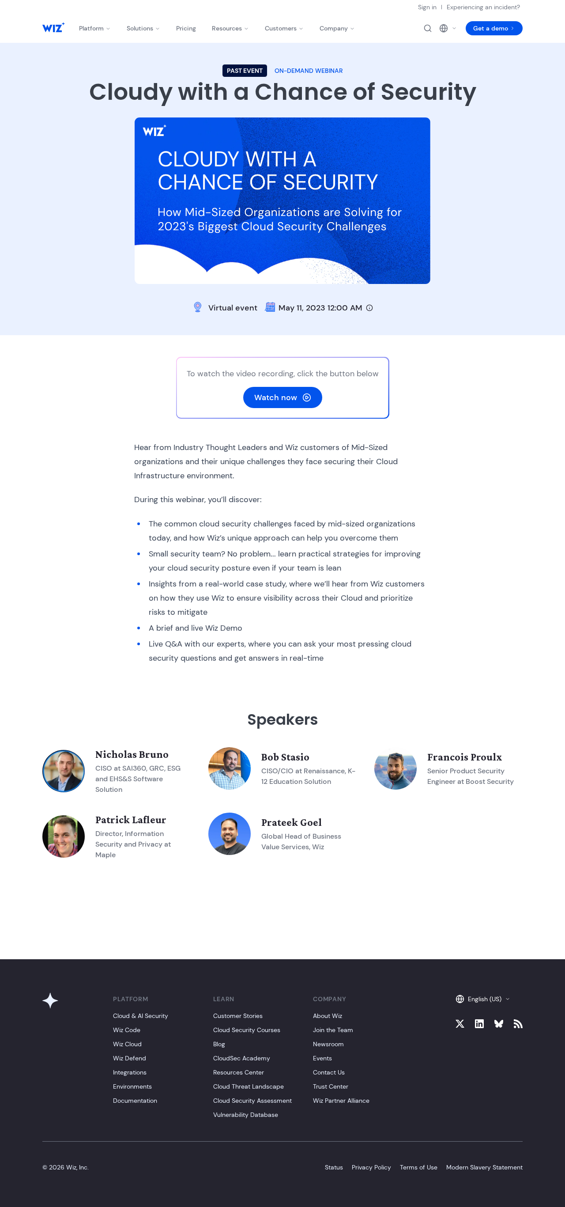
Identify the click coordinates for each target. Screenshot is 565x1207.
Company (334, 28)
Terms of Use (418, 1167)
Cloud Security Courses (246, 1030)
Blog (219, 1044)
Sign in (427, 7)
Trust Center (330, 1086)
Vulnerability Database (245, 1115)
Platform (91, 28)
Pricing (186, 28)
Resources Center (238, 1072)
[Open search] (427, 28)
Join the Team (333, 1030)
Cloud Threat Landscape (248, 1086)
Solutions (140, 28)
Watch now (275, 397)
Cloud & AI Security (140, 1016)
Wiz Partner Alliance (341, 1101)
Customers (281, 28)
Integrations (130, 1072)
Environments (132, 1086)
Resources (227, 28)
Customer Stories (238, 1016)
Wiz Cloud (127, 1044)
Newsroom (328, 1044)
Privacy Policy (371, 1167)
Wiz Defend (129, 1058)
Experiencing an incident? (483, 7)
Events (322, 1058)
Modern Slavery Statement (484, 1167)
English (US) (484, 999)
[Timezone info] (369, 307)
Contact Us (329, 1072)
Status (334, 1167)
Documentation (135, 1101)
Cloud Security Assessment (252, 1101)
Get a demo (490, 28)
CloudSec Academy (241, 1058)
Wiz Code (126, 1030)
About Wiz (327, 1016)
